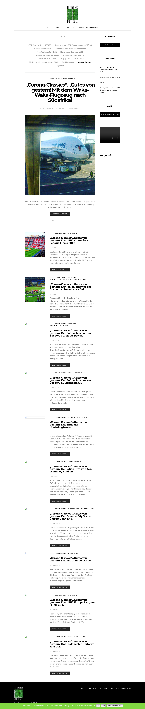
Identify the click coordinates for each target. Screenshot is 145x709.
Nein (103, 706)
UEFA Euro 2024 (34, 45)
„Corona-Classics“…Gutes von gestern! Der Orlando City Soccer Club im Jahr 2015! (71, 516)
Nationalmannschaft (42, 49)
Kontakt (70, 28)
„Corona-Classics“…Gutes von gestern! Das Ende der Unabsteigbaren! (68, 425)
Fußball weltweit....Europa (77, 279)
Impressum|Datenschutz (88, 28)
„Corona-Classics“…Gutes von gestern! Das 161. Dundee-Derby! (70, 559)
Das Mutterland (68, 62)
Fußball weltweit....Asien (58, 279)
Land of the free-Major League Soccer (70, 49)
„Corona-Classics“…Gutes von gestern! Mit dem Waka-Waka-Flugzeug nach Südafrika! (60, 92)
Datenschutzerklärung (115, 706)
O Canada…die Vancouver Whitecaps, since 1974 (109, 69)
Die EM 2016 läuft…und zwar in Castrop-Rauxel (110, 80)
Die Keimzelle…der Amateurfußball (43, 62)
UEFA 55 (48, 45)
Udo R (102, 67)
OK (98, 706)
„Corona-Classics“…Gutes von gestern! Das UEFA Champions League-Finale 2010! (69, 240)
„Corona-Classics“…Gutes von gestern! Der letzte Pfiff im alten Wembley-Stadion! (71, 469)
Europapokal (65, 59)
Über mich (59, 28)
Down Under (79, 59)
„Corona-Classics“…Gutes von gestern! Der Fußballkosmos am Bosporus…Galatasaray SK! (70, 333)
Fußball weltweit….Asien (46, 59)
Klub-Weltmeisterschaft (47, 52)
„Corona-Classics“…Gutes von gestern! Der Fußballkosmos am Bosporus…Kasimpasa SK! (70, 380)
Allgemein (60, 66)
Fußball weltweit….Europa (73, 55)
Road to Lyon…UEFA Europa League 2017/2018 (73, 45)
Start (49, 28)
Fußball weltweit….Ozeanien (47, 55)
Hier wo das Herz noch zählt (71, 52)
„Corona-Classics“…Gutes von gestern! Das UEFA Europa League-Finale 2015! (72, 602)
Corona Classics (84, 62)
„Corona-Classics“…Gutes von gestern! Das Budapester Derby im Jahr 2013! (72, 644)
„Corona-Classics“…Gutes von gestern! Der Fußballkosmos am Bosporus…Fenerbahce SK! (70, 287)
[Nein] (142, 706)
